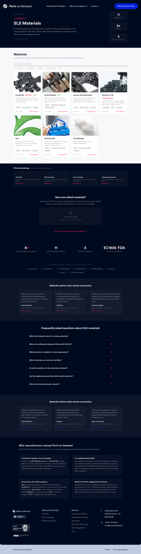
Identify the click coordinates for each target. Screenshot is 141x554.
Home (15, 14)
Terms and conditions (120, 550)
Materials (45, 514)
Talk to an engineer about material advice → (70, 231)
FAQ (73, 531)
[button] (70, 216)
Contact (94, 6)
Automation (76, 521)
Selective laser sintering (80, 517)
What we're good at (77, 6)
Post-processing (48, 517)
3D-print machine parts (80, 524)
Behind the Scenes (48, 521)
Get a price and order (126, 6)
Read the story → (26, 310)
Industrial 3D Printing (55, 6)
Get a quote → (34, 111)
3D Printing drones (78, 528)
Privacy (107, 550)
